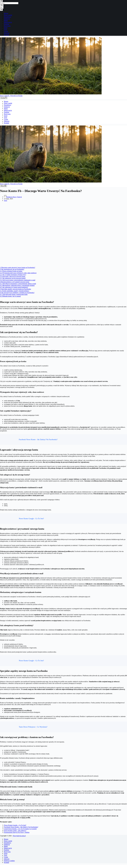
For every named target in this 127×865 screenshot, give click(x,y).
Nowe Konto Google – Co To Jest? (15, 825)
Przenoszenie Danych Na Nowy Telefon (16, 832)
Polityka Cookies (9, 861)
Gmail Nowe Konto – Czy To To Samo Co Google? (20, 829)
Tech (5, 117)
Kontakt (6, 123)
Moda (6, 108)
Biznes (6, 101)
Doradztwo (7, 105)
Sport (5, 116)
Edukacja (7, 107)
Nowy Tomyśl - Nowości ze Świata (11, 95)
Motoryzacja (8, 110)
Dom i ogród (8, 103)
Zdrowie (6, 121)
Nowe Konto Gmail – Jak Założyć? (15, 830)
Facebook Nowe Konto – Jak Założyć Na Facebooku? (21, 827)
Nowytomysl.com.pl (19, 836)
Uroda (6, 119)
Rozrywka (7, 114)
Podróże (6, 112)
